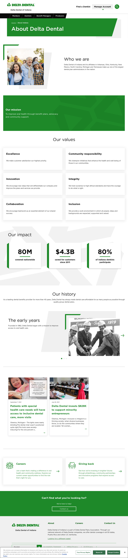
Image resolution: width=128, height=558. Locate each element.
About (51, 523)
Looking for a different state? (59, 539)
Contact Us (109, 523)
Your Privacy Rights (83, 552)
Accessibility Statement (52, 547)
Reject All (99, 552)
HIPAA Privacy (72, 547)
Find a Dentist (83, 6)
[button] (61, 358)
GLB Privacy (88, 547)
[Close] (125, 552)
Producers (60, 16)
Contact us (64, 509)
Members (16, 16)
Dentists (28, 16)
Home (13, 23)
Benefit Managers (44, 16)
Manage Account (102, 6)
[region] (64, 552)
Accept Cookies (113, 552)
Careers (79, 523)
